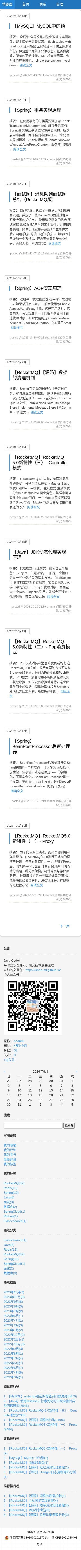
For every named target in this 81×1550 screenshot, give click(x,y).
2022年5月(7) (13, 1368)
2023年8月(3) (13, 1306)
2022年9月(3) (13, 1349)
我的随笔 (10, 1145)
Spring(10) (11, 1259)
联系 (42, 4)
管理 (59, 4)
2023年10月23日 (17, 362)
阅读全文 (26, 65)
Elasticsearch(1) (15, 1240)
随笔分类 (10, 1230)
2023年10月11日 (17, 825)
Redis (11, 1188)
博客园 (7, 4)
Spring (11, 1192)
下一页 (64, 926)
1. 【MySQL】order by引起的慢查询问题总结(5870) (40, 1396)
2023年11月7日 (16, 184)
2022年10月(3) (14, 1344)
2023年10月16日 (17, 447)
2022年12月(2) (14, 1334)
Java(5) (9, 1245)
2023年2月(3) (13, 1325)
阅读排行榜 (11, 1386)
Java (9, 1197)
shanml (19, 1041)
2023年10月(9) (14, 1297)
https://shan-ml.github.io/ (43, 970)
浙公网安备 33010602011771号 (29, 1537)
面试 (9, 1202)
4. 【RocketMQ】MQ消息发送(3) (27, 1510)
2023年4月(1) (13, 1320)
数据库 (10, 1207)
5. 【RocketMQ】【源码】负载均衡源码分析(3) (36, 1515)
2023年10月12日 (17, 731)
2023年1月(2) (13, 1330)
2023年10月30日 (17, 278)
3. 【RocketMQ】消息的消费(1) (26, 1462)
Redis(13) (11, 1249)
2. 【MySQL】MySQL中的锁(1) (26, 1458)
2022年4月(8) (13, 1372)
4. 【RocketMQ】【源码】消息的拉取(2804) (34, 1420)
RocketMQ (14, 1183)
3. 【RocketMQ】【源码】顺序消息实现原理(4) (36, 1505)
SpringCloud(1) (14, 1263)
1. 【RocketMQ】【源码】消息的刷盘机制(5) (35, 1496)
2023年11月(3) (14, 1292)
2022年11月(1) (14, 1339)
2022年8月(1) (13, 1353)
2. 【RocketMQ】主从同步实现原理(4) (31, 1500)
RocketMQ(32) (14, 1254)
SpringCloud (14, 1211)
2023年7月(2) (13, 1311)
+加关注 (9, 1060)
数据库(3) (10, 1273)
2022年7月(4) (13, 1358)
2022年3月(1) (13, 1377)
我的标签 (10, 1164)
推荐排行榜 (11, 1486)
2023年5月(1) (13, 1316)
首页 (25, 4)
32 (16, 1050)
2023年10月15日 (17, 541)
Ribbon (11, 1216)
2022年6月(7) (13, 1363)
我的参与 (10, 1154)
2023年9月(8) (13, 1301)
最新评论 (10, 1159)
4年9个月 (20, 1045)
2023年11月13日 (17, 16)
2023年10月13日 (17, 631)
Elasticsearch (15, 1221)
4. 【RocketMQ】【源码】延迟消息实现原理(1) (36, 1467)
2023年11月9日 (16, 100)
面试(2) (9, 1268)
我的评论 (10, 1150)
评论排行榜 (11, 1438)
